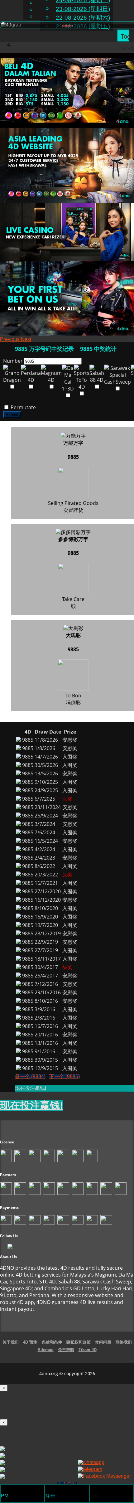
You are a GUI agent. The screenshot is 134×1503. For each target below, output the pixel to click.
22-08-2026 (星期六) (83, 17)
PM (4, 1495)
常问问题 (103, 1342)
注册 (50, 1496)
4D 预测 (30, 1342)
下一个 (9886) (64, 1076)
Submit (12, 414)
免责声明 (66, 1349)
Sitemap (46, 1349)
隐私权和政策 (78, 1342)
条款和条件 (52, 1342)
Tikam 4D (88, 1349)
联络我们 (124, 1342)
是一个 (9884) (30, 1076)
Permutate (22, 407)
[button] (10, 339)
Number (13, 360)
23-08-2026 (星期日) (83, 9)
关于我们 (10, 1342)
